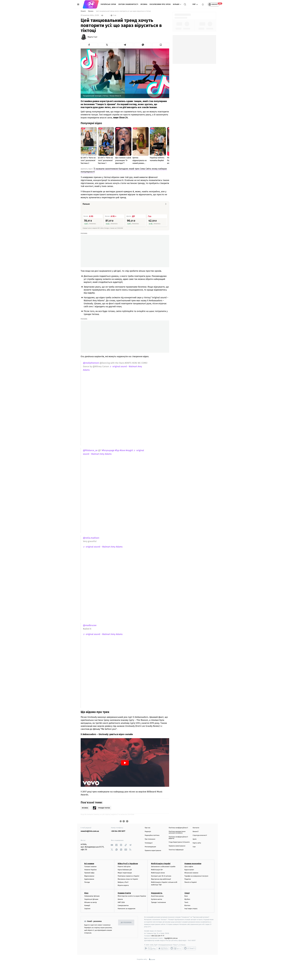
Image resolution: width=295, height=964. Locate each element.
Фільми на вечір (90, 902)
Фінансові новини (191, 873)
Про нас (147, 828)
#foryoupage (108, 450)
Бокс (186, 896)
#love (122, 450)
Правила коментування (177, 846)
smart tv (176, 948)
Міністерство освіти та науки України (132, 896)
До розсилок (126, 922)
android (150, 948)
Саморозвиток (123, 905)
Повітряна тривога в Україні (128, 876)
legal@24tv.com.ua (170, 938)
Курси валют (189, 870)
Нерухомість (156, 893)
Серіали (87, 909)
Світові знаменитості (128, 4)
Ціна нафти (188, 867)
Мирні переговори (125, 873)
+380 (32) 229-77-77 (157, 936)
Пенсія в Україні (190, 882)
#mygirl (129, 450)
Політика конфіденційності (178, 828)
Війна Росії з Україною (128, 863)
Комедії (87, 905)
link (112, 845)
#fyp (117, 450)
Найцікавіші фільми (92, 896)
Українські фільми (91, 899)
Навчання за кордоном (126, 909)
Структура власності (200, 835)
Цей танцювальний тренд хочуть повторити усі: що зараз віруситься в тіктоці (123, 11)
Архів (194, 839)
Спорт (187, 893)
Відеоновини (89, 876)
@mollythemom (91, 363)
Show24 (83, 11)
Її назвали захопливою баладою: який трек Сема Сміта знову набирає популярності (124, 170)
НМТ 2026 (121, 902)
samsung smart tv (189, 948)
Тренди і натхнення (158, 902)
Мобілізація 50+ (157, 870)
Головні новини (90, 867)
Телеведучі (148, 843)
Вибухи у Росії (123, 882)
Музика (144, 4)
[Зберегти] (161, 45)
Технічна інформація (176, 850)
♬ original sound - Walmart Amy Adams (102, 546)
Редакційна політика (152, 835)
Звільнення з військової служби (163, 867)
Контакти (196, 828)
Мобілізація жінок (158, 873)
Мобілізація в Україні (160, 863)
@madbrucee (89, 625)
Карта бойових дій (125, 870)
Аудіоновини (89, 879)
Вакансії (195, 831)
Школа (120, 899)
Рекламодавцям (150, 847)
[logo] (90, 4)
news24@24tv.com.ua (90, 831)
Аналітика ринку (157, 896)
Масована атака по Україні (128, 879)
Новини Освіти (124, 893)
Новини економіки (192, 863)
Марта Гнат (92, 37)
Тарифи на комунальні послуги (196, 876)
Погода (87, 882)
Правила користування (153, 850)
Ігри (194, 847)
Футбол (187, 899)
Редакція (148, 831)
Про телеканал (150, 839)
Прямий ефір (89, 873)
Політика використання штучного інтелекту (177, 832)
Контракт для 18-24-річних (161, 876)
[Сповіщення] (202, 4)
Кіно (86, 893)
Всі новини (89, 863)
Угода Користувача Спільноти (179, 842)
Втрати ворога (123, 885)
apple (163, 948)
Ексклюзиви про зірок (160, 4)
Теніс (186, 902)
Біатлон (187, 905)
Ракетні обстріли (124, 867)
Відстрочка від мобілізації (161, 879)
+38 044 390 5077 (118, 831)
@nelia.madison (91, 538)
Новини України (90, 870)
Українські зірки (108, 4)
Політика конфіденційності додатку (178, 837)
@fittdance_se (90, 450)
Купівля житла (156, 899)
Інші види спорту (190, 909)
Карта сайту (197, 843)
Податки (187, 879)
